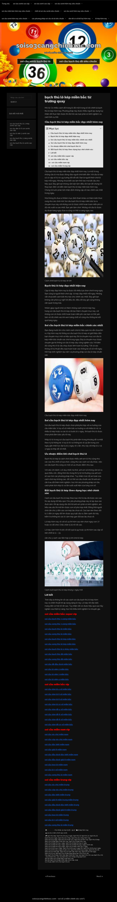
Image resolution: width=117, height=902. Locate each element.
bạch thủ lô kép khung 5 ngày (55, 846)
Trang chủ (6, 4)
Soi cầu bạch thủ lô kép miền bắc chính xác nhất (61, 860)
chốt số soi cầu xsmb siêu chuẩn (47, 11)
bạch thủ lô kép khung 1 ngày (55, 843)
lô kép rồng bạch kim (79, 857)
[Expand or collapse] (100, 128)
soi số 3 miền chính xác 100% (57, 833)
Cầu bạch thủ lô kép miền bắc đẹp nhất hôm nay (61, 855)
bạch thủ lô (77, 836)
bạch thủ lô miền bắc (52, 851)
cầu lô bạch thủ (51, 857)
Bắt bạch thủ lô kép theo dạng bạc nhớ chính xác (72, 853)
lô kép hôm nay (101, 18)
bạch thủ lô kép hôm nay (77, 841)
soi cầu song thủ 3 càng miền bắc (60, 624)
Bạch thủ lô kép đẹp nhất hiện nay (56, 841)
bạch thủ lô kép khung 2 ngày (55, 845)
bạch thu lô (94, 836)
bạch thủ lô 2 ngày (51, 838)
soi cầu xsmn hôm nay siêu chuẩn (67, 4)
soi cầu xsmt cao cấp (42, 4)
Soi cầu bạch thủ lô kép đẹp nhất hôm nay (59, 858)
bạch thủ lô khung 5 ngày (79, 850)
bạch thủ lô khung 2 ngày (53, 848)
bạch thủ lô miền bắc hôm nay (70, 851)
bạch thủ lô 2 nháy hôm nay (80, 838)
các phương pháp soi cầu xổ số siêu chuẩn (48, 18)
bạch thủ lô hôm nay (81, 839)
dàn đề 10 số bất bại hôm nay (79, 18)
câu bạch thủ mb (84, 855)
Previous (51, 876)
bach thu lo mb (94, 850)
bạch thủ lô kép (94, 839)
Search (14, 102)
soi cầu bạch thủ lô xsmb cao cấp (21, 144)
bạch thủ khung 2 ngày (65, 836)
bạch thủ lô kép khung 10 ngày (76, 843)
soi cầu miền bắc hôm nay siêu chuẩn (16, 11)
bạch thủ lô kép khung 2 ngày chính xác (79, 845)
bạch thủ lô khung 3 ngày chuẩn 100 (57, 850)
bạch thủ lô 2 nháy (64, 838)
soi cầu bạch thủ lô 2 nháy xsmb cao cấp (19, 124)
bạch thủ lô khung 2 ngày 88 (73, 848)
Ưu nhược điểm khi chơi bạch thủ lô (57, 862)
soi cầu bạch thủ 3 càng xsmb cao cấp (21, 139)
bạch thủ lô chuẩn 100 (66, 839)
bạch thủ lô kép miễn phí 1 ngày (77, 846)
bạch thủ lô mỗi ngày (89, 851)
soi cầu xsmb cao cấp (21, 4)
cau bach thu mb (97, 855)
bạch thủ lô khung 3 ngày (92, 848)
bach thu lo (85, 836)
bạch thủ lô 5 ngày (51, 839)
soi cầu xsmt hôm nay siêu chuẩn (76, 11)
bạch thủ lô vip (50, 853)
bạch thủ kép (51, 836)
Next (99, 876)
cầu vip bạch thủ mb (64, 857)
